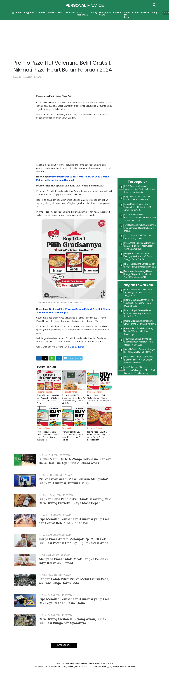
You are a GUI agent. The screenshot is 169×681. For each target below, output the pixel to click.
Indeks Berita (63, 645)
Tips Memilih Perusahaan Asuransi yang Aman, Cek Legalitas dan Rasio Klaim (75, 601)
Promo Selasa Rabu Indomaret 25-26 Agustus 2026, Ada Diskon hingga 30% (139, 292)
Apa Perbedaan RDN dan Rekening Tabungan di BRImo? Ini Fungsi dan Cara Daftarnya (139, 370)
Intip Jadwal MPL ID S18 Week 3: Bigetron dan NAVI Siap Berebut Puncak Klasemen (139, 359)
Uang (154, 13)
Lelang (93, 13)
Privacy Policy (106, 663)
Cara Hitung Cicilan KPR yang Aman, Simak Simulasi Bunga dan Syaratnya (72, 621)
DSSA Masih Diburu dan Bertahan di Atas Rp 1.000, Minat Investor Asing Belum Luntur (139, 246)
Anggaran (29, 13)
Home (19, 13)
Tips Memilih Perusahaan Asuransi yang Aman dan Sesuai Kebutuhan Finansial (75, 521)
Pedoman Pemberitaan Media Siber (83, 663)
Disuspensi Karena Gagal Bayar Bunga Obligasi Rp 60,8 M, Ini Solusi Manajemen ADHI (138, 274)
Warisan (145, 13)
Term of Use (61, 663)
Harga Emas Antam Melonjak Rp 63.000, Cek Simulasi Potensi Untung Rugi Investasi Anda (73, 541)
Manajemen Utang (105, 14)
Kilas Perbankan (82, 14)
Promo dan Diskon (126, 15)
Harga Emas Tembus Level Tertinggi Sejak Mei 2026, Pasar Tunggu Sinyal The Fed (138, 256)
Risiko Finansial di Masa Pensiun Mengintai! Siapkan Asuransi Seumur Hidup (73, 481)
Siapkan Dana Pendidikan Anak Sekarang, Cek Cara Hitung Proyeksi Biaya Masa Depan (75, 501)
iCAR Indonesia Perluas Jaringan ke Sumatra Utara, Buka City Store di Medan (140, 228)
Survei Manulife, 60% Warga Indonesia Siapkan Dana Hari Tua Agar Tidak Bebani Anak (75, 461)
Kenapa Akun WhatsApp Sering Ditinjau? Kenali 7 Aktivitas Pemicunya (138, 331)
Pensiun (117, 13)
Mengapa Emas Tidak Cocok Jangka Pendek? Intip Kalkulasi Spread (73, 561)
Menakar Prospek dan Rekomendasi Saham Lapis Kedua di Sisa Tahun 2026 (140, 217)
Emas (61, 13)
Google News (77, 347)
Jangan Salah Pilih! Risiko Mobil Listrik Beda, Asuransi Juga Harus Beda (74, 581)
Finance (84, 5)
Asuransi (40, 13)
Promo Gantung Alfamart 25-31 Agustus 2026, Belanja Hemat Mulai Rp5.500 (138, 303)
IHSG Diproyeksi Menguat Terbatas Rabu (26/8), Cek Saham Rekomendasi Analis (139, 189)
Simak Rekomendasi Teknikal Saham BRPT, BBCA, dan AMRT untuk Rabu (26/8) (138, 207)
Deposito (51, 13)
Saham (135, 13)
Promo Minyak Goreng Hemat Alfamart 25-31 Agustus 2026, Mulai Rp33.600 (138, 313)
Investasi (70, 13)
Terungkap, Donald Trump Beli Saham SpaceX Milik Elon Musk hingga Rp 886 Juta (138, 342)
